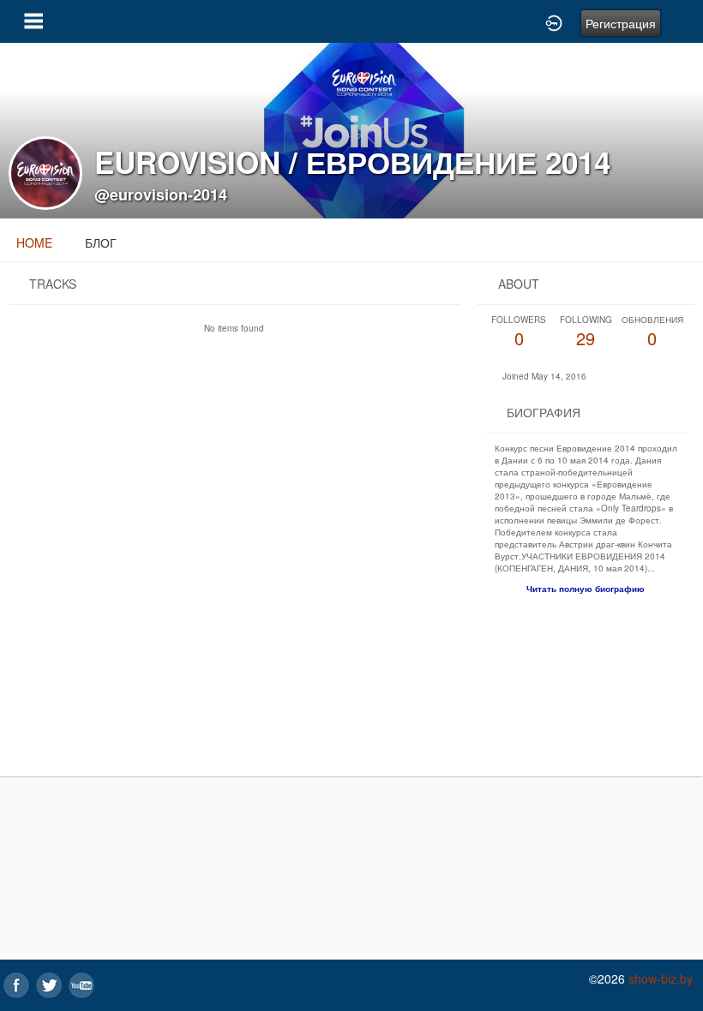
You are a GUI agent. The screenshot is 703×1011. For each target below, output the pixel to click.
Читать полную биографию (585, 589)
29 (586, 332)
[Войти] (553, 21)
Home (34, 242)
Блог (101, 242)
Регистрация (621, 23)
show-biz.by (660, 978)
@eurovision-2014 (160, 194)
